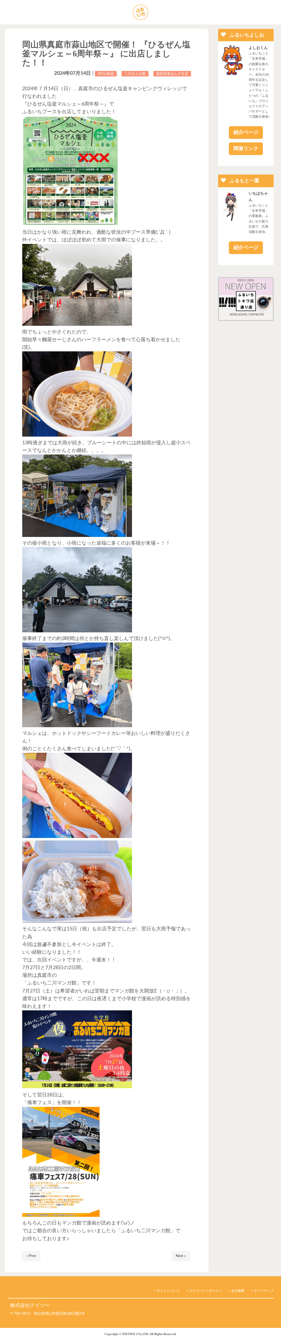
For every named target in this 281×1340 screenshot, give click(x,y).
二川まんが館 (135, 73)
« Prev (31, 1256)
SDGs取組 (106, 73)
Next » (181, 1256)
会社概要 (238, 1290)
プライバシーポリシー (205, 1290)
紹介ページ (246, 132)
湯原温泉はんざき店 (172, 73)
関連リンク (246, 148)
